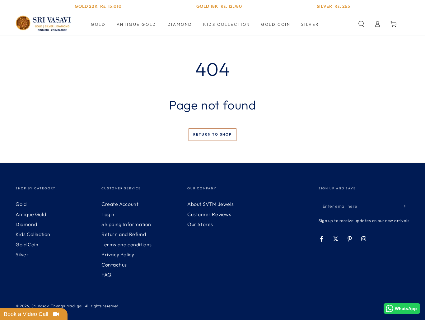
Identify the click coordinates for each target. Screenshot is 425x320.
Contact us (114, 265)
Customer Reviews (209, 214)
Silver (22, 254)
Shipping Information (126, 224)
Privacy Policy (117, 254)
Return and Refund (123, 234)
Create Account (119, 204)
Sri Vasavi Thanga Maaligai (57, 306)
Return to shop (212, 134)
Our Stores (200, 224)
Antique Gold (31, 214)
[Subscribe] (405, 206)
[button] (361, 24)
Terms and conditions (126, 244)
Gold (21, 204)
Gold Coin (27, 244)
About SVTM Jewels (210, 204)
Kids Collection (33, 234)
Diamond (26, 224)
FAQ (106, 274)
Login (107, 214)
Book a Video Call (26, 314)
